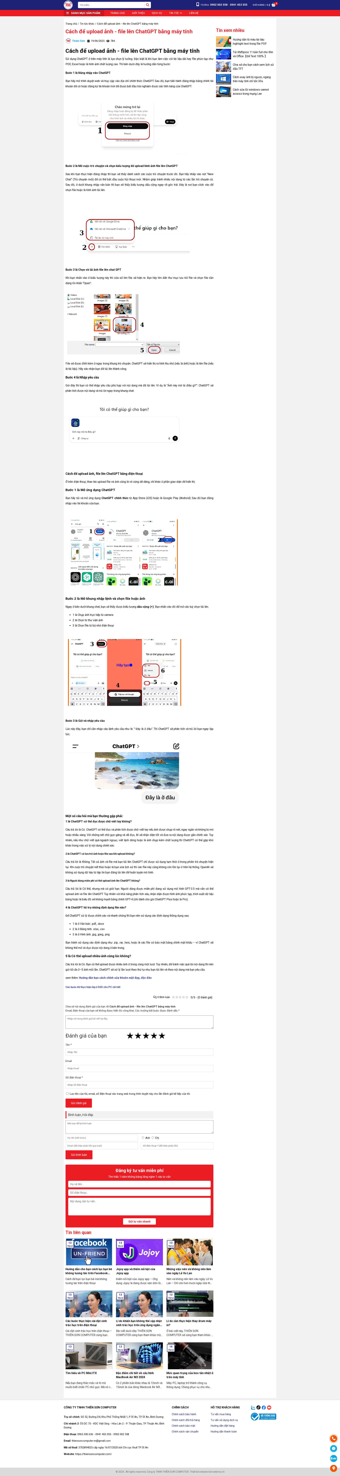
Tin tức (174, 13)
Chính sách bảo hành (184, 1414)
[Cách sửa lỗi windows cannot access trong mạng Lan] (223, 91)
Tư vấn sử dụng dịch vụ (224, 1420)
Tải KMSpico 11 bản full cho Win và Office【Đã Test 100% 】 (253, 54)
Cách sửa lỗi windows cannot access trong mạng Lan (251, 91)
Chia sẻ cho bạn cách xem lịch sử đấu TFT (253, 66)
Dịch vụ (157, 13)
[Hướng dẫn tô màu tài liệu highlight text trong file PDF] (223, 41)
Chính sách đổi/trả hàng (186, 1420)
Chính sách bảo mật (183, 1425)
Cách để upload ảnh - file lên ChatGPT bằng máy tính (129, 31)
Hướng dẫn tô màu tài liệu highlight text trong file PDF (250, 41)
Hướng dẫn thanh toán (224, 1431)
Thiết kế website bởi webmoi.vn (207, 1471)
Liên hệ (194, 13)
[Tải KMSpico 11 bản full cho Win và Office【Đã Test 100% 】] (223, 54)
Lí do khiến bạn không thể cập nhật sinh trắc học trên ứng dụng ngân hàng (139, 1325)
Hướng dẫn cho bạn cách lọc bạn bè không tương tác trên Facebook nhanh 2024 (89, 1273)
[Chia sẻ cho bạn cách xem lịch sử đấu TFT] (223, 66)
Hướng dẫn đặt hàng (222, 1425)
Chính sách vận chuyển (185, 1431)
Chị (157, 1137)
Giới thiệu (138, 13)
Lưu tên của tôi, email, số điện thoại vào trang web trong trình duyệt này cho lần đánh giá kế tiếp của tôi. (130, 1093)
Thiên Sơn (78, 40)
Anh (147, 1137)
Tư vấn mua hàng (221, 1414)
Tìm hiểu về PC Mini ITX (81, 1373)
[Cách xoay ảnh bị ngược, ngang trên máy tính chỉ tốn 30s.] (223, 79)
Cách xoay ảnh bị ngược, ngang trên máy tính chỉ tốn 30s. (252, 79)
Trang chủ (117, 13)
